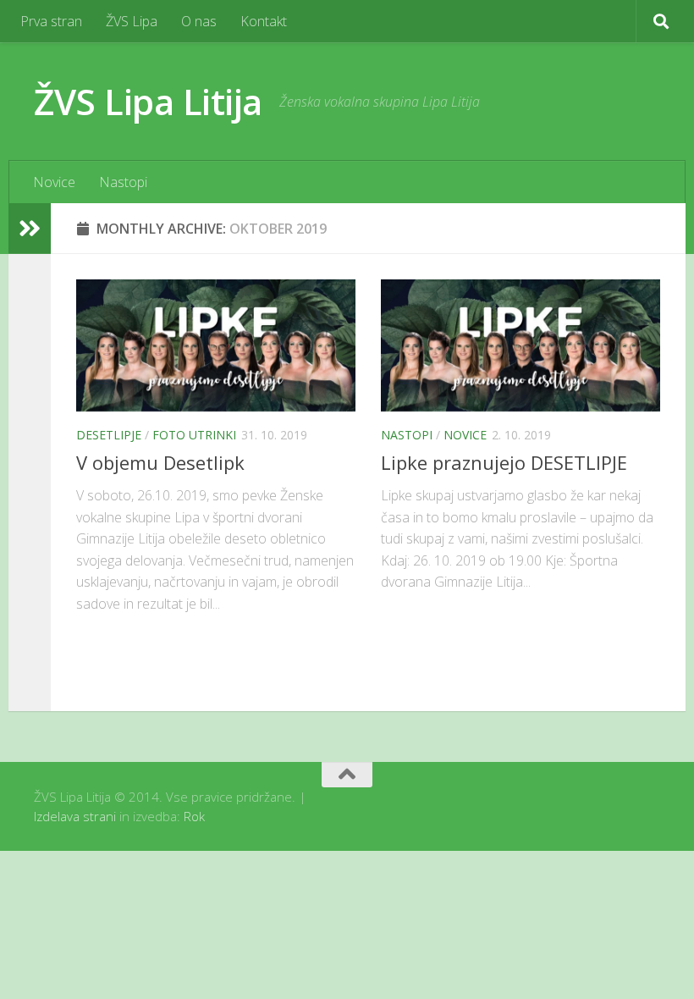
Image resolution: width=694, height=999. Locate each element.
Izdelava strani (75, 816)
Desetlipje (108, 435)
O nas (199, 21)
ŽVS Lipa (131, 21)
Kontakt (263, 21)
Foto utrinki (194, 435)
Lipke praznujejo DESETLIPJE (504, 462)
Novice (54, 182)
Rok (194, 816)
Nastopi (123, 182)
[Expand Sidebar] (29, 228)
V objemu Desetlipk (160, 462)
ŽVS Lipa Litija (148, 101)
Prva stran (51, 21)
